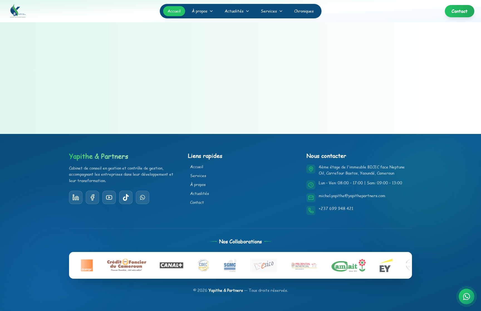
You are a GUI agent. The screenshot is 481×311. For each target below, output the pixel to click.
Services (269, 11)
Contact (197, 202)
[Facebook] (92, 197)
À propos (199, 11)
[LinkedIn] (75, 197)
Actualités (234, 11)
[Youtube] (109, 197)
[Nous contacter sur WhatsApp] (466, 296)
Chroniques (304, 11)
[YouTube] (125, 197)
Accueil (174, 11)
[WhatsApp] (142, 197)
